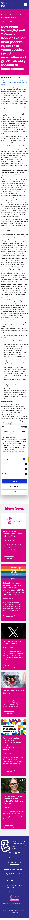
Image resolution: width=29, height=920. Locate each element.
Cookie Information (19, 910)
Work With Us (11, 892)
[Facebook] (12, 853)
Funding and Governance (14, 885)
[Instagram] (10, 853)
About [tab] (24, 431)
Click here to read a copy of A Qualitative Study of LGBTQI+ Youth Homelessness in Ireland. (14, 82)
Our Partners (11, 890)
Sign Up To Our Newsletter (14, 874)
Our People (10, 887)
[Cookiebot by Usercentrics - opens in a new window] (20, 427)
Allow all (14, 481)
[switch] (25, 464)
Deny (14, 491)
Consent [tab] (5, 431)
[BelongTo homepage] (5, 846)
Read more (9, 558)
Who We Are (10, 883)
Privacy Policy (14, 912)
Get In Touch (14, 862)
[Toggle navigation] (25, 4)
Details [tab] (15, 431)
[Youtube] (16, 853)
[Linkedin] (19, 853)
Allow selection (14, 486)
